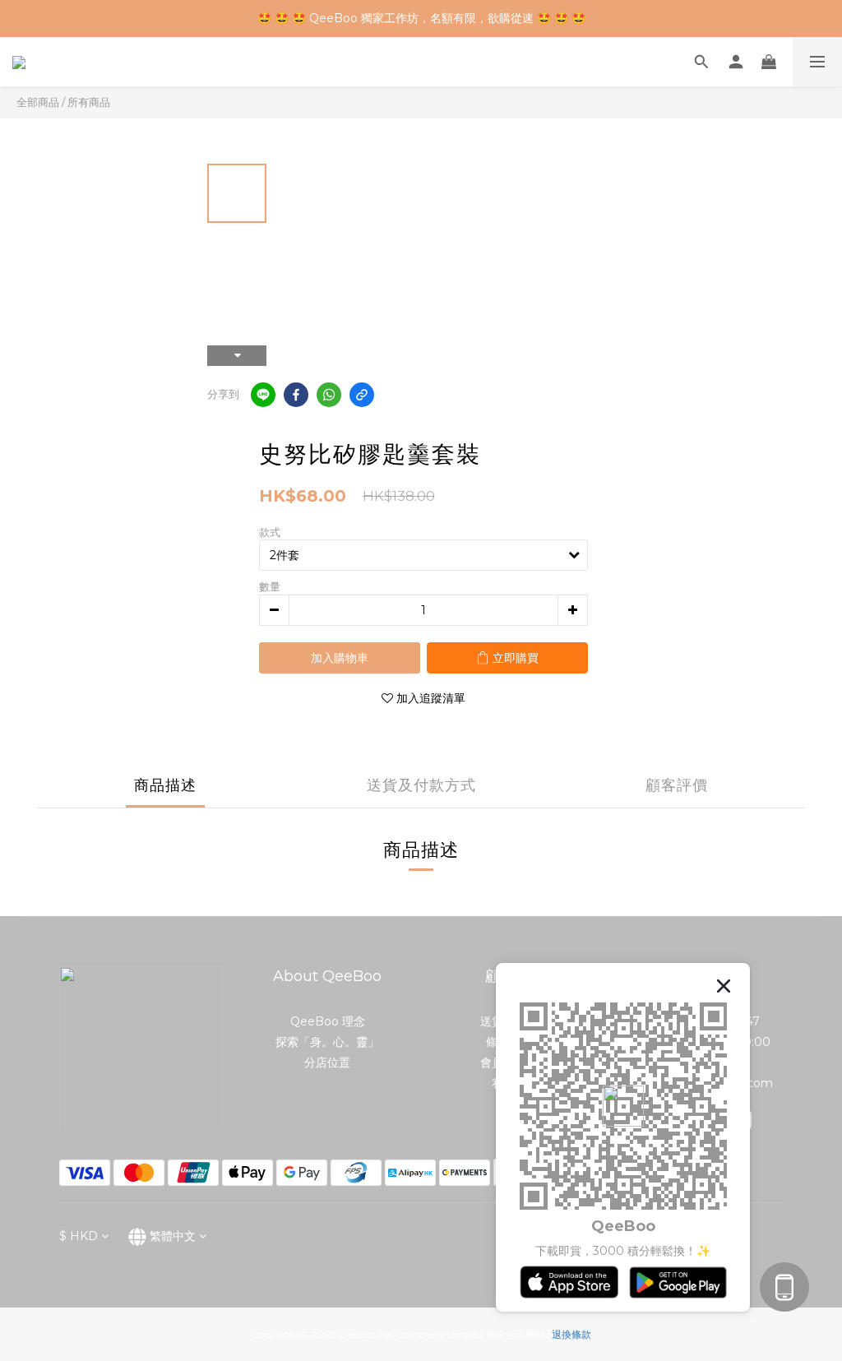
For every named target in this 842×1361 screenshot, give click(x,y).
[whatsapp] (329, 394)
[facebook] (296, 394)
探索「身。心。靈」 (327, 1042)
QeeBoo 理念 (327, 1021)
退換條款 (571, 1334)
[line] (263, 394)
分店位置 (327, 1062)
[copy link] (361, 394)
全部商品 (37, 102)
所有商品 (88, 102)
